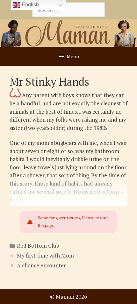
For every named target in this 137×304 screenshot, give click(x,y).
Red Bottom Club (38, 245)
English (29, 4)
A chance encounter (41, 265)
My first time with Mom (45, 255)
